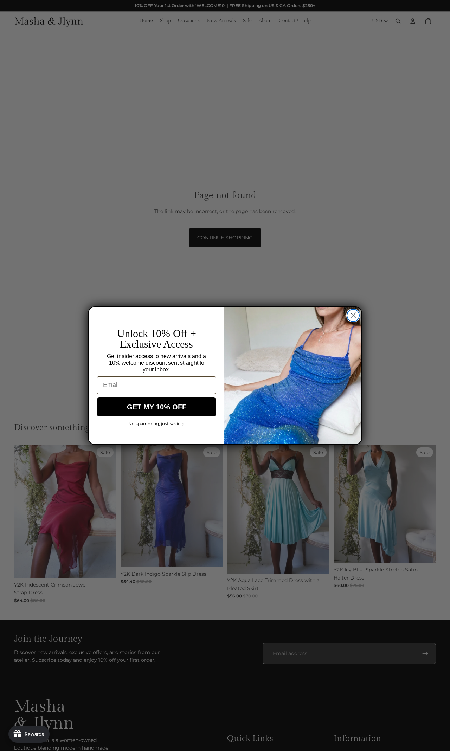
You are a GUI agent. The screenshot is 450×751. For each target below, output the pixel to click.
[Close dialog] (353, 315)
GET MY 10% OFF (156, 407)
